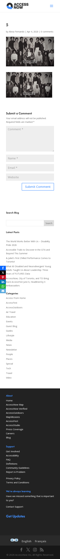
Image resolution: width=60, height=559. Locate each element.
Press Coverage (14, 429)
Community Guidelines (17, 467)
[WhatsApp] (3, 286)
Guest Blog (11, 326)
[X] (3, 272)
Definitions (11, 463)
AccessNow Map (15, 404)
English (26, 541)
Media (9, 340)
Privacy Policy (13, 478)
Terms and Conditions (17, 482)
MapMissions (13, 416)
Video (9, 377)
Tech (8, 368)
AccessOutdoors (14, 307)
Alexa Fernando (16, 31)
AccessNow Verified (16, 408)
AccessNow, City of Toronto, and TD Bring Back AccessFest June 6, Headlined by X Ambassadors (27, 282)
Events (9, 321)
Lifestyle (10, 335)
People (9, 354)
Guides (9, 330)
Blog (8, 437)
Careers (10, 433)
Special (9, 363)
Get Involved (13, 451)
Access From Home (16, 298)
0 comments (47, 31)
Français (40, 541)
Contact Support (14, 506)
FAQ (8, 459)
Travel (9, 373)
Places (9, 358)
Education (11, 316)
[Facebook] (3, 268)
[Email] (3, 291)
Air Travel (10, 312)
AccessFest (11, 302)
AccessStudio (13, 425)
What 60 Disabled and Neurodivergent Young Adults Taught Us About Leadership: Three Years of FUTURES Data (28, 270)
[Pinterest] (3, 277)
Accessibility (12, 455)
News (9, 344)
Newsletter (11, 349)
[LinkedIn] (3, 282)
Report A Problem (15, 471)
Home (9, 400)
